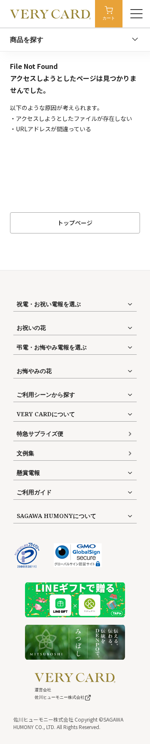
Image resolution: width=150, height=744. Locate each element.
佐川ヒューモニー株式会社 (60, 697)
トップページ (75, 223)
